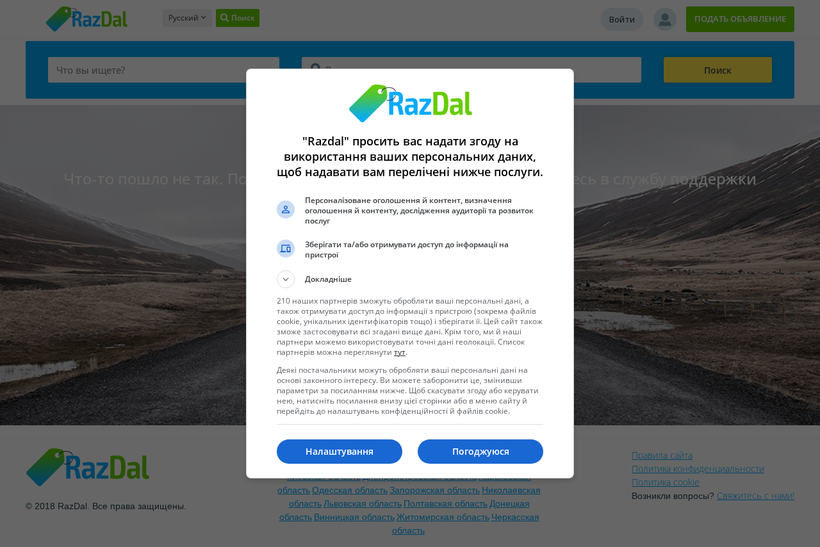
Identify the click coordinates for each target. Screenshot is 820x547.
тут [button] (400, 352)
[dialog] (410, 273)
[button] (410, 279)
